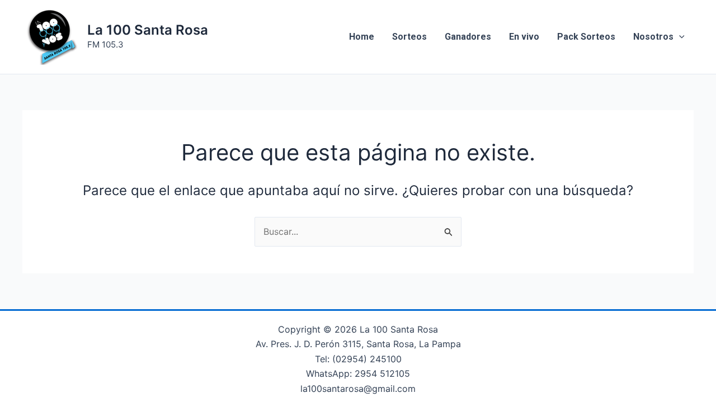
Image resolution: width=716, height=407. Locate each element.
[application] (679, 37)
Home (361, 36)
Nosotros (653, 36)
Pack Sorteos (586, 36)
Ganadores (468, 36)
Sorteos (409, 36)
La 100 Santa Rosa (147, 30)
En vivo (524, 36)
